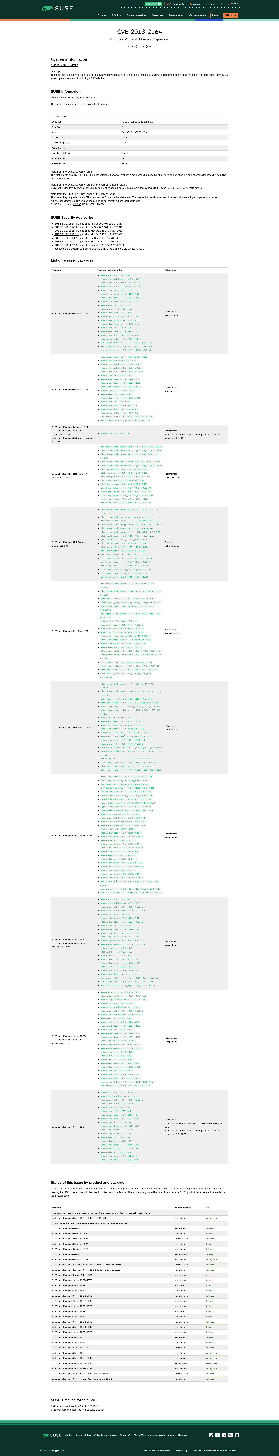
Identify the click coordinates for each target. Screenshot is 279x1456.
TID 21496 (179, 188)
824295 (77, 204)
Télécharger (231, 15)
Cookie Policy (233, 1451)
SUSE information (66, 91)
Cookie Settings (181, 1451)
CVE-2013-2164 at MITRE (64, 65)
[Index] (141, 46)
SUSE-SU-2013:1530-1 (66, 231)
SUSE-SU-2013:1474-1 (66, 227)
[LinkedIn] (230, 1435)
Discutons (182, 1435)
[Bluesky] (237, 1435)
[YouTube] (211, 1435)
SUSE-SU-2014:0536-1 (66, 245)
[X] (224, 1435)
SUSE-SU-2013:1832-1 (66, 238)
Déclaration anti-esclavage (105, 1435)
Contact (215, 15)
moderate (95, 104)
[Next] (149, 46)
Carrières (69, 1435)
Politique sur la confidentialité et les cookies (209, 1451)
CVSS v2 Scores (58, 116)
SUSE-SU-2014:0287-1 (66, 241)
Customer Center (177, 4)
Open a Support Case (55, 1451)
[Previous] (132, 46)
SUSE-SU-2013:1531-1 (66, 234)
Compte (196, 4)
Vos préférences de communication (150, 1435)
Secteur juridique (83, 1435)
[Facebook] (217, 1435)
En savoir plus (126, 1435)
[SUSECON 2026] (153, 4)
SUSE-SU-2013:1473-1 (66, 223)
